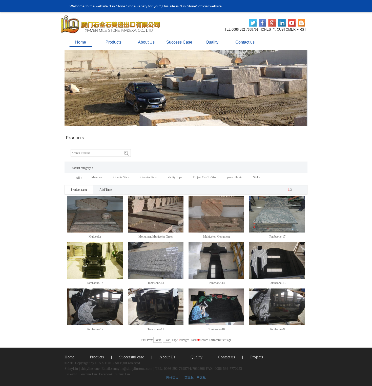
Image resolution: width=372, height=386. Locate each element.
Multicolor (95, 236)
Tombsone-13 (277, 283)
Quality (196, 357)
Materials (96, 177)
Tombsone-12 (95, 329)
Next (158, 340)
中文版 (201, 377)
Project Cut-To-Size (204, 177)
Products (97, 357)
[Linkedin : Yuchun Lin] (253, 23)
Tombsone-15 (156, 283)
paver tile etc (234, 177)
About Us (167, 357)
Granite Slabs (121, 177)
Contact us (226, 357)
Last (167, 340)
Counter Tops (148, 177)
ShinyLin (71, 369)
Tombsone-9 (277, 329)
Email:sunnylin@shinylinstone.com (126, 369)
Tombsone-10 (216, 329)
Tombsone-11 (156, 329)
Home (69, 357)
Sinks (256, 177)
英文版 (189, 377)
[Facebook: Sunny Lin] (262, 23)
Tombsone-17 (277, 236)
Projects (256, 357)
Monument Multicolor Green (155, 236)
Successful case (131, 357)
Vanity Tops (175, 177)
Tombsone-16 (95, 283)
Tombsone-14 (216, 283)
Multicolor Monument (216, 236)
